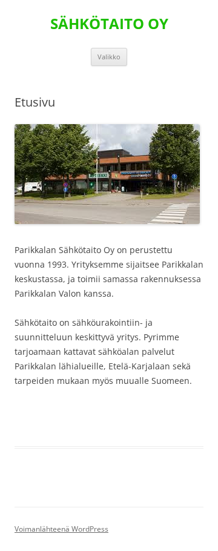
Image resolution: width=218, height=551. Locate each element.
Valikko (109, 56)
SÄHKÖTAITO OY (109, 24)
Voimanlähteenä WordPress (61, 529)
